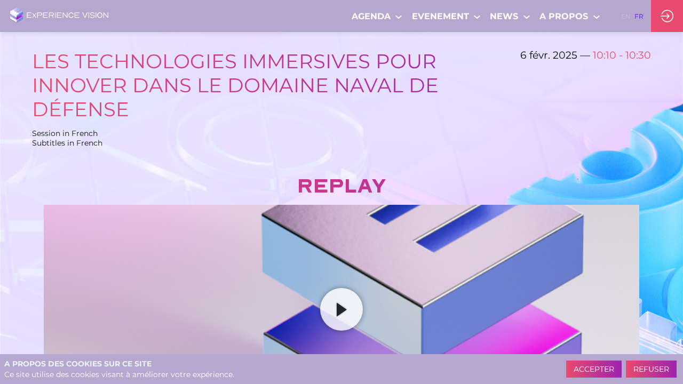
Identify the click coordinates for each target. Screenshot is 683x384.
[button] (626, 16)
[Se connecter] (667, 16)
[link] (377, 16)
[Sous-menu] (398, 16)
